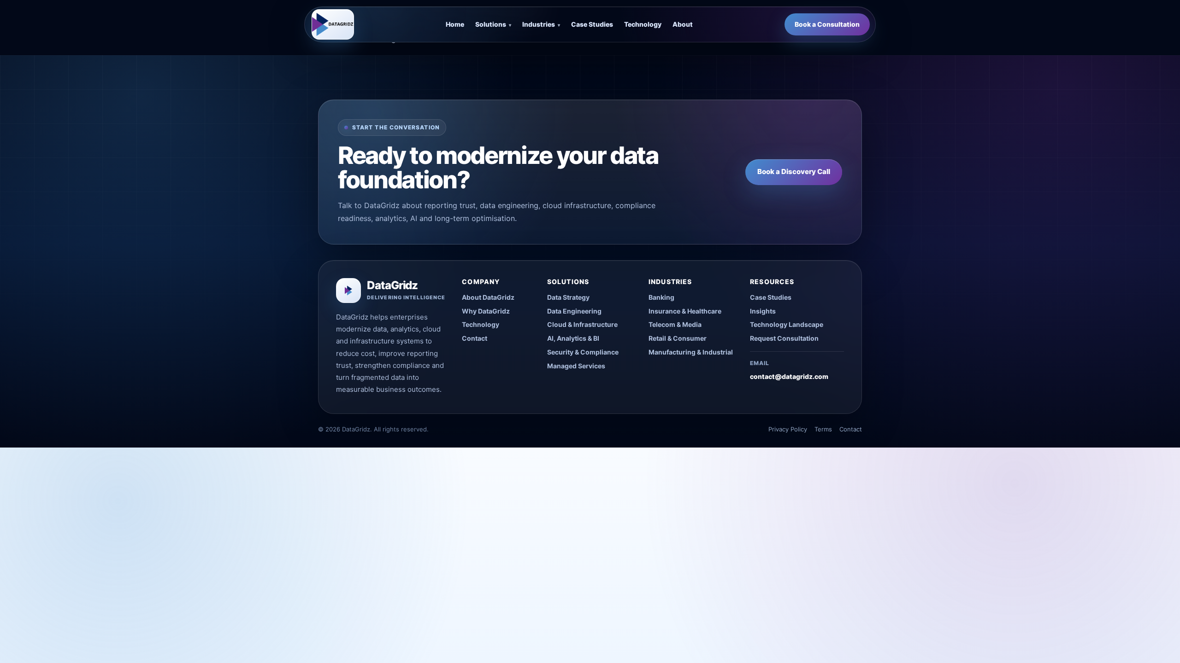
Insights (763, 311)
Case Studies (592, 24)
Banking (661, 297)
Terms (823, 429)
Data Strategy (568, 297)
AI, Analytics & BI (573, 338)
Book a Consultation (827, 24)
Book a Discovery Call (793, 171)
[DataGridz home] (333, 24)
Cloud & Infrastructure (582, 324)
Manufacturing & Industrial (691, 352)
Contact (474, 338)
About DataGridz (488, 297)
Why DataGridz (486, 311)
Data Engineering (574, 311)
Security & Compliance (583, 352)
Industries (541, 24)
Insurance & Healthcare (685, 311)
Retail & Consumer (678, 338)
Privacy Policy (787, 429)
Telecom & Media (675, 324)
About (683, 24)
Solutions (493, 24)
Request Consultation (784, 338)
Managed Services (576, 366)
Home (455, 24)
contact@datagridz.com (789, 376)
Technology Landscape (786, 324)
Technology (642, 24)
